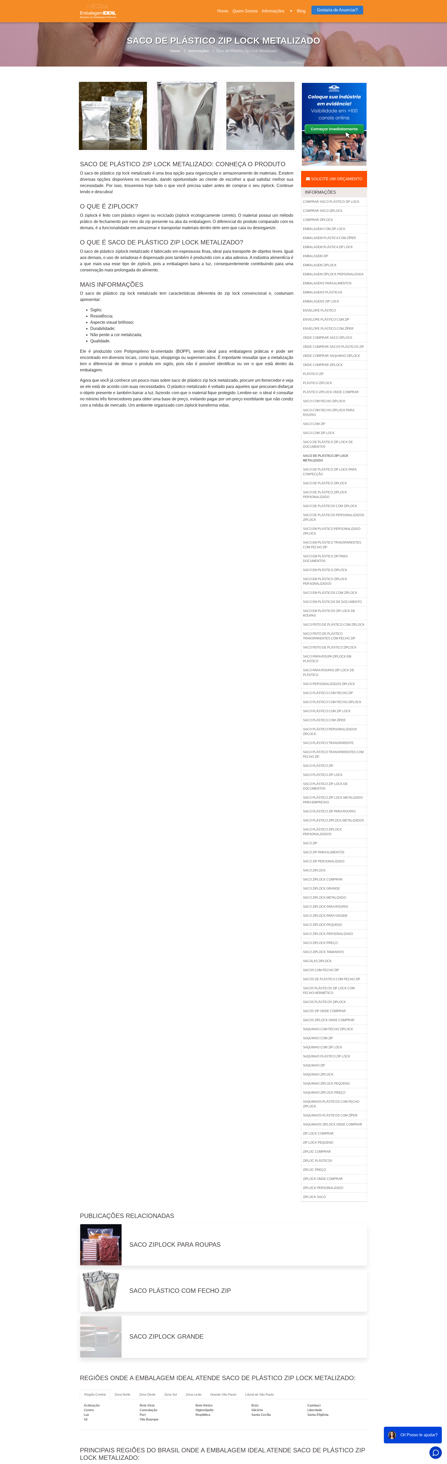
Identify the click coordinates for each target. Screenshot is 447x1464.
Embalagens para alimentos (327, 283)
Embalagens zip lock (321, 301)
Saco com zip (314, 424)
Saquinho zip (314, 1065)
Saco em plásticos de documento (332, 602)
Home (223, 12)
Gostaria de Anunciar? (337, 10)
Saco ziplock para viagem (325, 916)
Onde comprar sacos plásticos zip (333, 347)
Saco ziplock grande (321, 888)
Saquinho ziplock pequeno (326, 1083)
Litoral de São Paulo (259, 1394)
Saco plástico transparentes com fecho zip (333, 754)
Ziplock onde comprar (323, 1179)
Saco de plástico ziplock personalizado (325, 495)
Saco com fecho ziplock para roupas (328, 412)
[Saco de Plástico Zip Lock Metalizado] (112, 115)
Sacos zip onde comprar (324, 1011)
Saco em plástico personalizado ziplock (331, 531)
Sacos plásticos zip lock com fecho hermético (329, 990)
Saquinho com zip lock (322, 1047)
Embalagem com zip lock (324, 229)
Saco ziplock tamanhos (323, 952)
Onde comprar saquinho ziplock (331, 356)
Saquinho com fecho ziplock (328, 1029)
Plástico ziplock (317, 383)
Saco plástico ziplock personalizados (322, 832)
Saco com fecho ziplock (324, 401)
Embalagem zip (315, 256)
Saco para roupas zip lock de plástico (328, 672)
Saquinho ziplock (318, 1074)
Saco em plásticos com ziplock (330, 593)
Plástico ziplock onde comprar (331, 392)
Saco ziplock (314, 870)
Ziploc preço (314, 1170)
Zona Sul (170, 1394)
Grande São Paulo (223, 1394)
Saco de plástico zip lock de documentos (328, 444)
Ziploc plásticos (317, 1161)
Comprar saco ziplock (322, 211)
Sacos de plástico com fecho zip (331, 979)
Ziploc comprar (317, 1151)
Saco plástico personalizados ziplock (330, 731)
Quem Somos (245, 11)
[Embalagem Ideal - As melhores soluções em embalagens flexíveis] (98, 11)
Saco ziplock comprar (322, 879)
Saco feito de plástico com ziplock (333, 624)
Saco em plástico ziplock (325, 570)
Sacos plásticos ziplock (324, 1002)
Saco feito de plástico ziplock (329, 647)
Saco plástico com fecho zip (328, 693)
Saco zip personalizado (323, 861)
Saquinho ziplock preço (324, 1092)
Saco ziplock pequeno (322, 925)
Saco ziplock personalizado (328, 934)
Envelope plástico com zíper (328, 328)
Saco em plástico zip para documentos (325, 558)
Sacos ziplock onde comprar (328, 1020)
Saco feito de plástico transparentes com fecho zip (329, 636)
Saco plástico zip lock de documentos (325, 786)
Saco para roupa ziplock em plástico (327, 659)
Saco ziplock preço (320, 943)
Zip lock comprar (318, 1133)
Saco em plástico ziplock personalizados (325, 581)
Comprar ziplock (318, 220)
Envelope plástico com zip (326, 319)
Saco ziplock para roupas (325, 906)
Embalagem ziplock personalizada (333, 274)
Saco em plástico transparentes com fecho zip (332, 545)
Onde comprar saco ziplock (327, 338)
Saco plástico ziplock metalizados (333, 820)
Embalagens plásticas (322, 292)
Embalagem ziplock (320, 265)
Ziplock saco (314, 1197)
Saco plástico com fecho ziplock (332, 702)
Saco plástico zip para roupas (329, 811)
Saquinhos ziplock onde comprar (332, 1124)
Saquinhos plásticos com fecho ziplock (331, 1104)
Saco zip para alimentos (323, 852)
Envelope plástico (319, 310)
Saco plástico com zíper (324, 720)
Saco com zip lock (318, 433)
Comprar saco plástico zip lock (331, 202)
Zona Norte (122, 1394)
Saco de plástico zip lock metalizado (325, 458)
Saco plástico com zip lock (327, 711)
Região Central (95, 1394)
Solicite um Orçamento (336, 179)
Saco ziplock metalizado (324, 897)
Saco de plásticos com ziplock (330, 506)
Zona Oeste (147, 1394)
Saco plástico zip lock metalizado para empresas (333, 800)
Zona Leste (194, 1394)
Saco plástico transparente (328, 743)
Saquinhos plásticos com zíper (330, 1115)
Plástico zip (313, 374)
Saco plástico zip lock (322, 775)
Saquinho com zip (318, 1038)
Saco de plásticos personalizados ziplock (333, 517)
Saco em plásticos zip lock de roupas (329, 613)
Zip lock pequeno (318, 1142)
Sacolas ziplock (317, 961)
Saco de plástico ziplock (325, 483)
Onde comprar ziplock (323, 365)
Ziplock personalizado (323, 1188)
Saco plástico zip (318, 766)
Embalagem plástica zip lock (328, 247)
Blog (301, 11)
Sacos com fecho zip (321, 970)
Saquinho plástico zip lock (326, 1056)
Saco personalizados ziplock (329, 684)
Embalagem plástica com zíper (329, 238)
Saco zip (310, 843)
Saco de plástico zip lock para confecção (330, 472)
